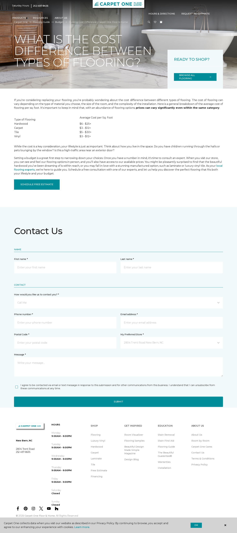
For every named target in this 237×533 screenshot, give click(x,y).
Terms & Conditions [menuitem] (202, 458)
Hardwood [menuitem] (97, 446)
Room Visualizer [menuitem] (133, 434)
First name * (21, 259)
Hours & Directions (161, 13)
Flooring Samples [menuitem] (134, 440)
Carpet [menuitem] (95, 452)
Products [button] (19, 17)
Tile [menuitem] (93, 464)
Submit (118, 401)
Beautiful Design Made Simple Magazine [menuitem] (134, 450)
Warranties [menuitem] (164, 462)
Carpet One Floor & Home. (40, 515)
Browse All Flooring (187, 77)
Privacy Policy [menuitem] (199, 464)
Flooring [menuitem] (95, 434)
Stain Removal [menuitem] (166, 434)
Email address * (129, 314)
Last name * (127, 259)
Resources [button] (40, 17)
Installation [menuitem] (164, 467)
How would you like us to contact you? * (36, 294)
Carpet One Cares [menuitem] (201, 446)
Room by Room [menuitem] (200, 440)
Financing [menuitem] (96, 476)
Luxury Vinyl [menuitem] (98, 440)
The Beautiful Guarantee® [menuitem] (166, 454)
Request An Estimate (195, 13)
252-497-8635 (40, 5)
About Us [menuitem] (196, 434)
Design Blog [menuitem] (131, 459)
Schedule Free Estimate (36, 184)
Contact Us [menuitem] (197, 452)
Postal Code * (21, 334)
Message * (20, 354)
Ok (196, 525)
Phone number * (23, 314)
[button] (149, 22)
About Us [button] (61, 17)
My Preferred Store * (131, 334)
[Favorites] (155, 22)
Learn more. (82, 527)
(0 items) (161, 22)
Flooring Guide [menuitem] (166, 446)
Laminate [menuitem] (96, 458)
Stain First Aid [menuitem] (166, 440)
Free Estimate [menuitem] (99, 470)
